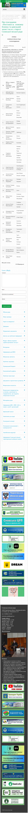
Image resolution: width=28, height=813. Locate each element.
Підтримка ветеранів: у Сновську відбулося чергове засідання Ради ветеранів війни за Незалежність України (13, 677)
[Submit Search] (6, 1)
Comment (4, 272)
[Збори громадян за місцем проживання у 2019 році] (14, 645)
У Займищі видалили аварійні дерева (12, 674)
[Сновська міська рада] (14, 5)
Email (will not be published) (8, 294)
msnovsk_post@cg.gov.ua (8, 616)
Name (3, 289)
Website (3, 299)
